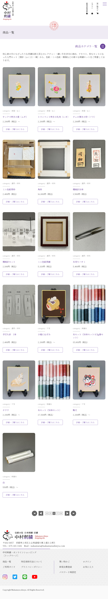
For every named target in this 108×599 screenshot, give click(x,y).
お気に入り (88, 566)
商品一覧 (7, 561)
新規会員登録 (65, 566)
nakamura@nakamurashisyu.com (48, 545)
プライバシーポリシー (31, 566)
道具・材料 (16, 183)
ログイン (87, 561)
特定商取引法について (31, 561)
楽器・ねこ (16, 111)
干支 (48, 328)
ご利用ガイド (9, 566)
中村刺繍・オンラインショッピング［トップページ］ (19, 554)
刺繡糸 (84, 328)
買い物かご (64, 561)
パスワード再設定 (67, 572)
